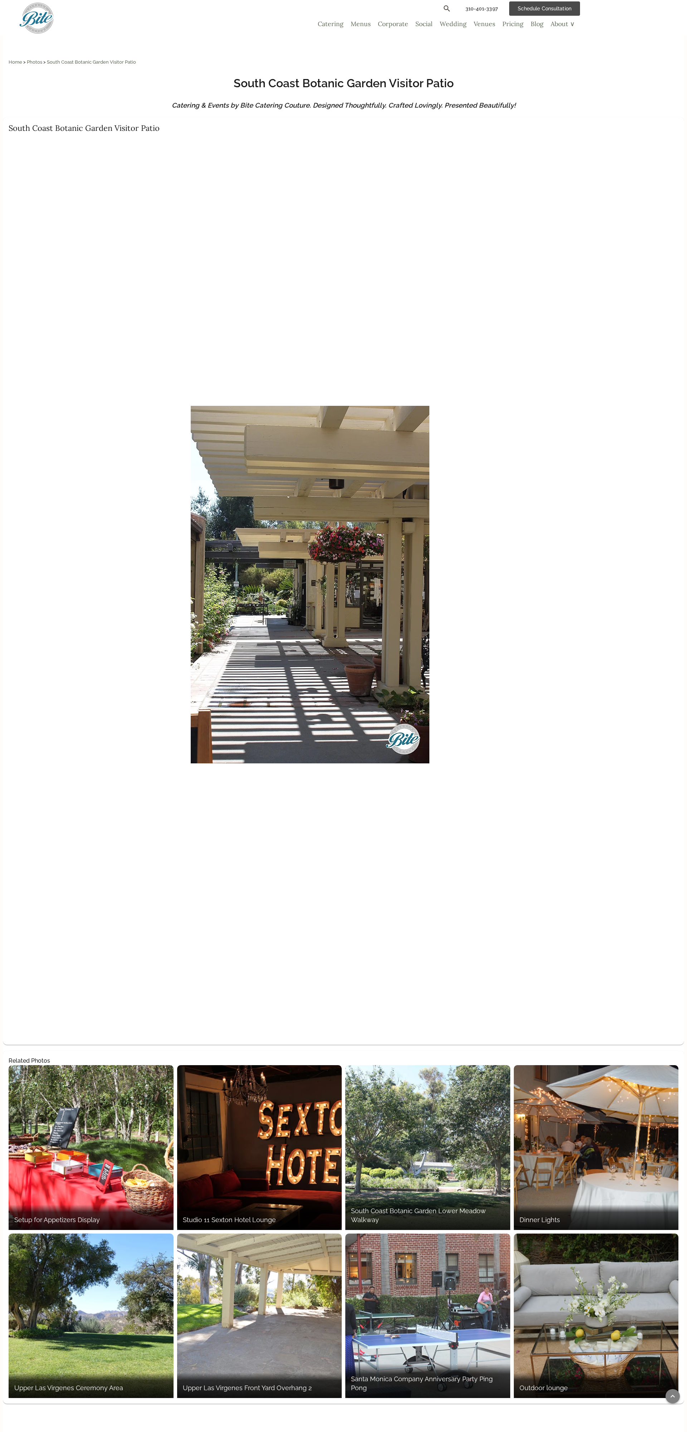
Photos (35, 62)
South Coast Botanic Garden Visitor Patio (91, 62)
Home (16, 62)
